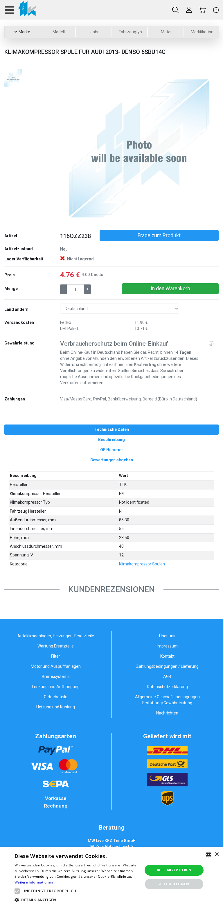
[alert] (111, 877)
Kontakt (167, 656)
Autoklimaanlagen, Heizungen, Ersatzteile (55, 636)
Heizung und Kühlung (55, 707)
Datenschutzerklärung (167, 686)
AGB (167, 676)
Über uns (167, 636)
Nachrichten (167, 713)
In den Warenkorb (170, 288)
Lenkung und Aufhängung (56, 686)
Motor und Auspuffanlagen (56, 666)
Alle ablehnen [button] (174, 883)
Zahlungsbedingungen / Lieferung (167, 666)
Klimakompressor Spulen (142, 564)
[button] (72, 147)
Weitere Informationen (34, 882)
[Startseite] (20, 10)
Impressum (167, 646)
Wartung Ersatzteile (55, 646)
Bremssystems (56, 676)
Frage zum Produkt (159, 235)
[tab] (111, 430)
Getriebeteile (55, 696)
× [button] (216, 854)
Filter (55, 656)
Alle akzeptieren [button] (174, 870)
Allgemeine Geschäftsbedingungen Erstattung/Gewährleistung (167, 699)
